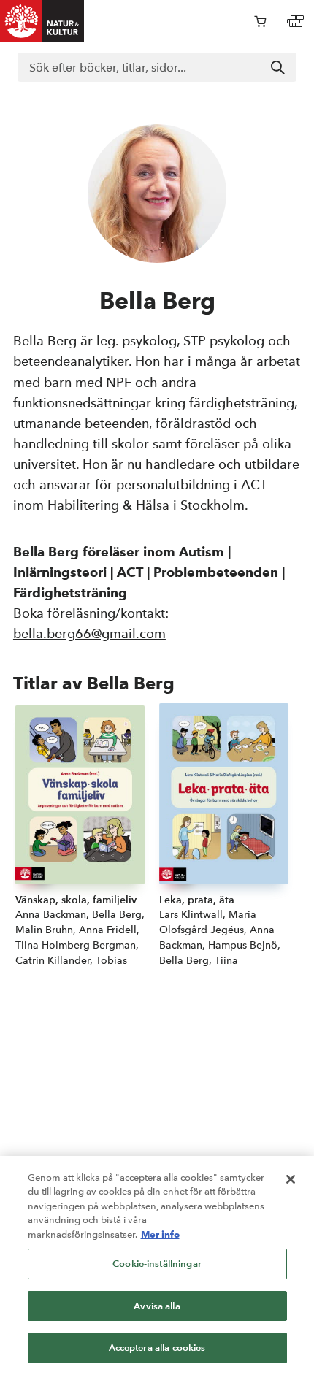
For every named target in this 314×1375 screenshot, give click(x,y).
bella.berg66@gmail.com (89, 633)
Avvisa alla (157, 1306)
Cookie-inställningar (157, 1263)
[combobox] (157, 67)
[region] (157, 1265)
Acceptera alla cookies (157, 1347)
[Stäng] (291, 1179)
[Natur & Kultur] (42, 21)
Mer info (160, 1234)
